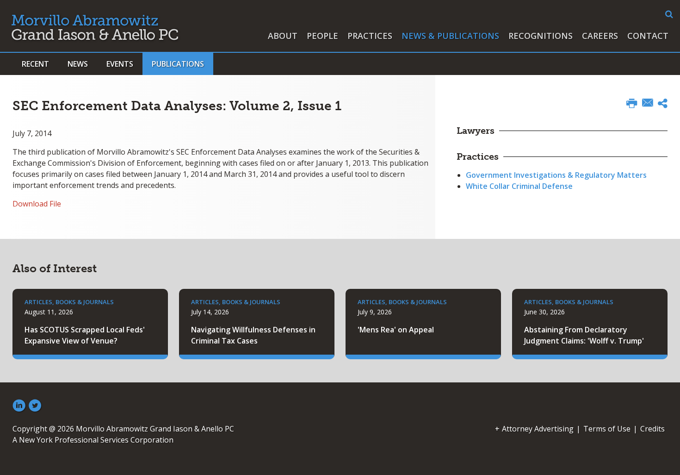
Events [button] (119, 64)
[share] (663, 104)
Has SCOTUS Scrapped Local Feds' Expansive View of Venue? (85, 335)
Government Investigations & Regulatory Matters (556, 175)
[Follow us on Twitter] (35, 406)
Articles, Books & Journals (69, 302)
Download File (36, 204)
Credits (652, 429)
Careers (600, 35)
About (282, 35)
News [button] (78, 64)
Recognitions (540, 35)
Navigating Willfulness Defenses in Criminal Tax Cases (253, 335)
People (322, 35)
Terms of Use (607, 429)
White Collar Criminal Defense (519, 186)
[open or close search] (669, 14)
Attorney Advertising (538, 429)
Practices (369, 35)
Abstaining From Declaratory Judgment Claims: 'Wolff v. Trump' (584, 335)
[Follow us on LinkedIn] (18, 406)
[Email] (647, 103)
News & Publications (450, 35)
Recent (35, 64)
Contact (647, 35)
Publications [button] (178, 64)
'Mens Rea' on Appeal (396, 330)
